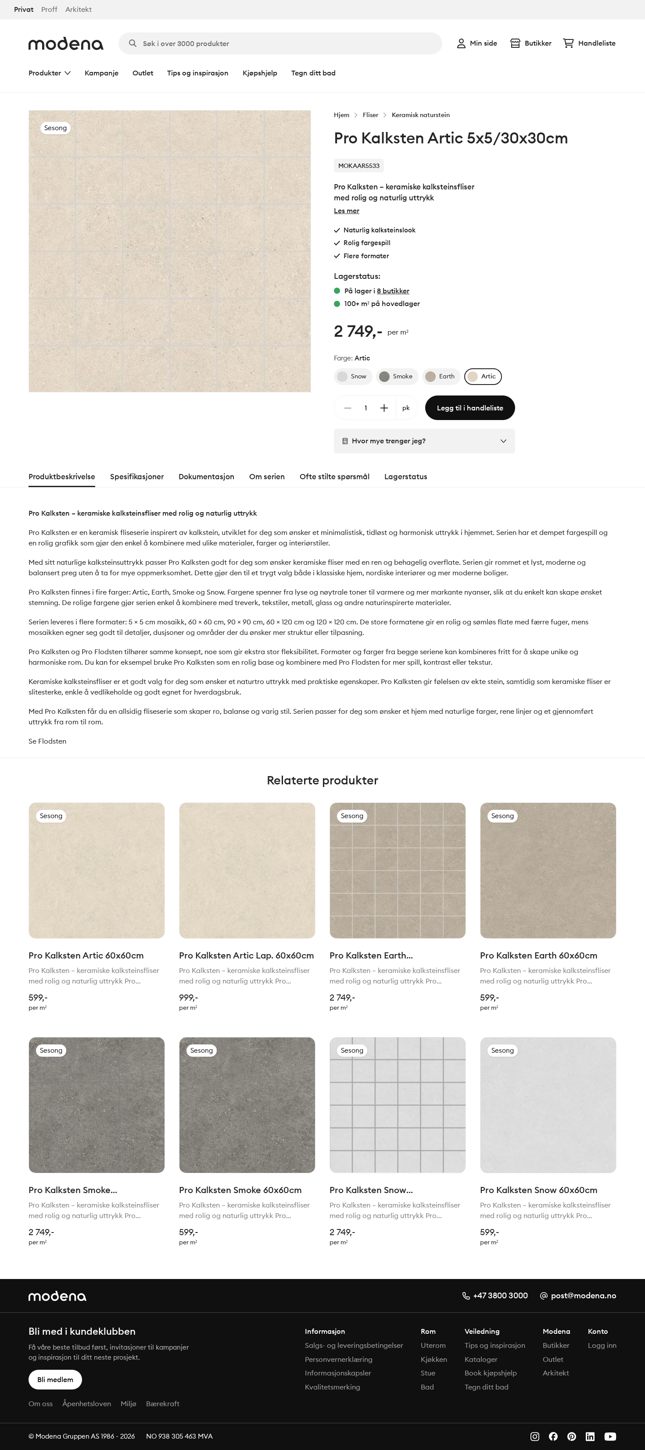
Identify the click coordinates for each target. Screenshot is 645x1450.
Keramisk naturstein (421, 115)
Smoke (402, 376)
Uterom (433, 1345)
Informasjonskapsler (338, 1372)
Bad (427, 1386)
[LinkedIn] (590, 1437)
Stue (428, 1372)
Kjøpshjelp (260, 72)
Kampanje (101, 72)
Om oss (41, 1403)
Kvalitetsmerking (332, 1386)
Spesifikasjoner (137, 476)
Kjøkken (434, 1359)
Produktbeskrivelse (62, 476)
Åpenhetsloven (86, 1403)
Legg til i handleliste (470, 407)
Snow (358, 376)
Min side (483, 43)
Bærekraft (162, 1403)
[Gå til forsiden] (66, 43)
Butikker (538, 43)
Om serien (267, 476)
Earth (447, 376)
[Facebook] (553, 1436)
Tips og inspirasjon (198, 72)
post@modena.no (583, 1295)
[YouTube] (610, 1436)
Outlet (143, 72)
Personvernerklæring (339, 1359)
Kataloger (481, 1359)
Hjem (341, 115)
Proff (49, 9)
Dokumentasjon (206, 476)
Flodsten (52, 741)
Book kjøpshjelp (491, 1372)
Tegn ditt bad (313, 72)
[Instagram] (534, 1437)
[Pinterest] (571, 1436)
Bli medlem (55, 1379)
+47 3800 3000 (500, 1295)
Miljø (128, 1403)
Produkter (45, 72)
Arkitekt (78, 9)
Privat (23, 9)
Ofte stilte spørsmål (334, 476)
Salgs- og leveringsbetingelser (354, 1345)
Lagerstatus (405, 476)
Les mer (346, 210)
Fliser (370, 115)
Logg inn (602, 1345)
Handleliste (597, 43)
